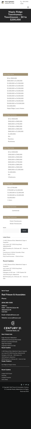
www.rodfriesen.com (14, 318)
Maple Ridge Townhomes (10, 115)
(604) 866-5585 (7, 303)
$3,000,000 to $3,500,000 (15, 93)
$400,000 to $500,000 (15, 157)
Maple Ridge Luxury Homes (15, 108)
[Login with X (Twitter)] (9, 29)
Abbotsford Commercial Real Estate (11, 340)
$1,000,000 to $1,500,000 (15, 83)
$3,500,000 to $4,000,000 (15, 96)
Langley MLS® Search (7, 373)
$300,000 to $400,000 (15, 154)
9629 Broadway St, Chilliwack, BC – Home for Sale (14, 359)
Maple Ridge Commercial (9, 207)
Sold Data (4, 375)
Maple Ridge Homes (8, 74)
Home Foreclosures (16, 221)
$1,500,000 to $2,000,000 (15, 86)
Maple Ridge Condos (8, 148)
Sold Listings (5, 379)
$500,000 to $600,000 (15, 121)
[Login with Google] (6, 29)
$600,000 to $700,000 (15, 124)
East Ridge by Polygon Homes (9, 364)
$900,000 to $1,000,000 (15, 131)
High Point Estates (7, 344)
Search (4, 227)
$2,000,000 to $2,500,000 (15, 88)
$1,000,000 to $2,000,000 (15, 193)
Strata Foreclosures (16, 224)
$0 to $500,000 (12, 78)
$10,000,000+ (11, 106)
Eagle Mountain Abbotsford (9, 338)
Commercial (15, 210)
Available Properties (6, 377)
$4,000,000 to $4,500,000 (15, 98)
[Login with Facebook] (3, 29)
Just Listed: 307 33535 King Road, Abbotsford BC (13, 353)
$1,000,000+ (12, 134)
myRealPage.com (18, 65)
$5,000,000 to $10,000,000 (15, 103)
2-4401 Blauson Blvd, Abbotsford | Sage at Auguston (14, 351)
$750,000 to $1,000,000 (15, 190)
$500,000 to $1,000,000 (14, 81)
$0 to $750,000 (12, 187)
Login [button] (15, 29)
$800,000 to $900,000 (15, 129)
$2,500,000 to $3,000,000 (15, 91)
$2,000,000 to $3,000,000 (15, 195)
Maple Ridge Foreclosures (10, 217)
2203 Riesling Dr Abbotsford (11, 274)
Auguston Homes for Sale (9, 345)
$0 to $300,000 (13, 152)
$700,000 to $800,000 (15, 126)
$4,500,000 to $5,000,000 (15, 101)
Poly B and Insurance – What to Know (13, 256)
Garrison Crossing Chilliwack (9, 342)
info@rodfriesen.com (12, 315)
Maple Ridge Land (8, 184)
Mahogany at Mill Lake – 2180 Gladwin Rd (14, 272)
